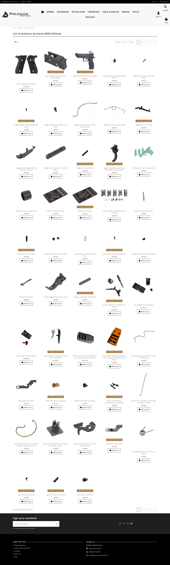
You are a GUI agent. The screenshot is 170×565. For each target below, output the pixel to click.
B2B (15, 557)
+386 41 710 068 (26, 1)
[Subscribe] (56, 524)
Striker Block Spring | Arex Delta (114, 254)
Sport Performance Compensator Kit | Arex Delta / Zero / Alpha (85, 357)
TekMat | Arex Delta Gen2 (56, 211)
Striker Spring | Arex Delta (143, 211)
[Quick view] (28, 81)
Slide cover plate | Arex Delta (55, 401)
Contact (17, 551)
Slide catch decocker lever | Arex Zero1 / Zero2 (84, 445)
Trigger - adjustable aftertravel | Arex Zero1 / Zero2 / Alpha (114, 169)
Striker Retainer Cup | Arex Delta (55, 254)
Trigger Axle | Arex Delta (85, 168)
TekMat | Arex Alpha (85, 211)
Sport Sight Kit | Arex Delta (143, 305)
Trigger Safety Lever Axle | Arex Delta (144, 77)
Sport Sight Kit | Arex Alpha (26, 356)
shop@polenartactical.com (10, 1)
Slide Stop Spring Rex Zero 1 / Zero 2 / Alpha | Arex (143, 357)
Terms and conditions (22, 548)
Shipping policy (19, 545)
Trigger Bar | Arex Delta (144, 125)
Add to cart (27, 90)
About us (17, 554)
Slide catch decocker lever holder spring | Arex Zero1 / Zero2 (26, 445)
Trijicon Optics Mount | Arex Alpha (85, 76)
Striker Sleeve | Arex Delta (26, 254)
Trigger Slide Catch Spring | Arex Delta (114, 77)
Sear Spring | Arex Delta (26, 495)
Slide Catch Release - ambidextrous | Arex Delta (114, 402)
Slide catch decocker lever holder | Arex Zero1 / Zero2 (55, 445)
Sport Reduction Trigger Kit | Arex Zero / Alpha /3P (56, 357)
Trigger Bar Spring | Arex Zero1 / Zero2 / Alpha (85, 126)
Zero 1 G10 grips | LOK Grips (26, 84)
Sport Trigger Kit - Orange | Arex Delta (114, 306)
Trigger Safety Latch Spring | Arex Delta (26, 126)
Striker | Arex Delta (26, 297)
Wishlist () (165, 1)
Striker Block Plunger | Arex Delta (144, 254)
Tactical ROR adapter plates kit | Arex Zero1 (114, 212)
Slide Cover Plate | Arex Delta (85, 401)
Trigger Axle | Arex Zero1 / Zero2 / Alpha (55, 169)
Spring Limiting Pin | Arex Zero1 (85, 297)
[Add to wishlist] (24, 81)
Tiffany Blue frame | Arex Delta (144, 168)
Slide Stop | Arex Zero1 (26, 401)
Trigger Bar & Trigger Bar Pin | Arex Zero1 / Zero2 (26, 169)
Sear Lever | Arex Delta (85, 495)
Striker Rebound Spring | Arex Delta (85, 255)
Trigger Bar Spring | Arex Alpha (114, 125)
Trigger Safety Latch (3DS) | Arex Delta (55, 126)
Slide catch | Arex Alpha (114, 444)
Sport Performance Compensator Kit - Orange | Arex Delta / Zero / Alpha (114, 358)
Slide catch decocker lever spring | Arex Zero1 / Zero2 (143, 402)
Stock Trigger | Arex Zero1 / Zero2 (55, 297)
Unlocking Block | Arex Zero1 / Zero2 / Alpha (55, 77)
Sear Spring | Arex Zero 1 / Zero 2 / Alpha (144, 453)
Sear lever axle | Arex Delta (55, 495)
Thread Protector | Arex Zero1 (26, 211)
